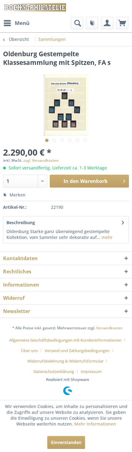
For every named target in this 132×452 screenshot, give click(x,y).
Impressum (91, 371)
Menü (22, 22)
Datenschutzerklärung (53, 371)
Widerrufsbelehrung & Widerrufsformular (65, 361)
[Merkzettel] (92, 23)
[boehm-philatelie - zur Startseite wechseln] (34, 8)
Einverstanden (66, 442)
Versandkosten (109, 328)
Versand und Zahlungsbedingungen (77, 350)
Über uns (29, 350)
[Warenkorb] (122, 23)
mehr (106, 237)
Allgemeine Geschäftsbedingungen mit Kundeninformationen (65, 340)
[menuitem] (16, 23)
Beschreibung (20, 222)
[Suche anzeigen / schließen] (77, 23)
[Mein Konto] (107, 23)
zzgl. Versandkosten (41, 160)
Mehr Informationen (95, 424)
